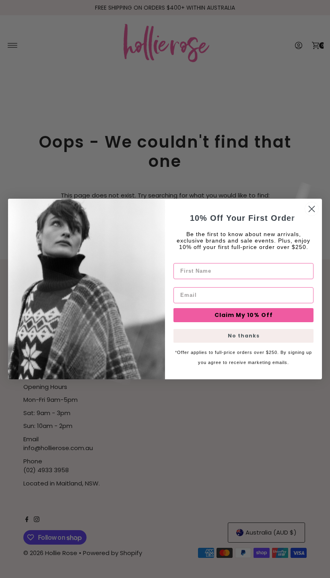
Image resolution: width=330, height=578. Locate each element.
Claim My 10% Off (243, 315)
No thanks (244, 335)
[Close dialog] (312, 209)
